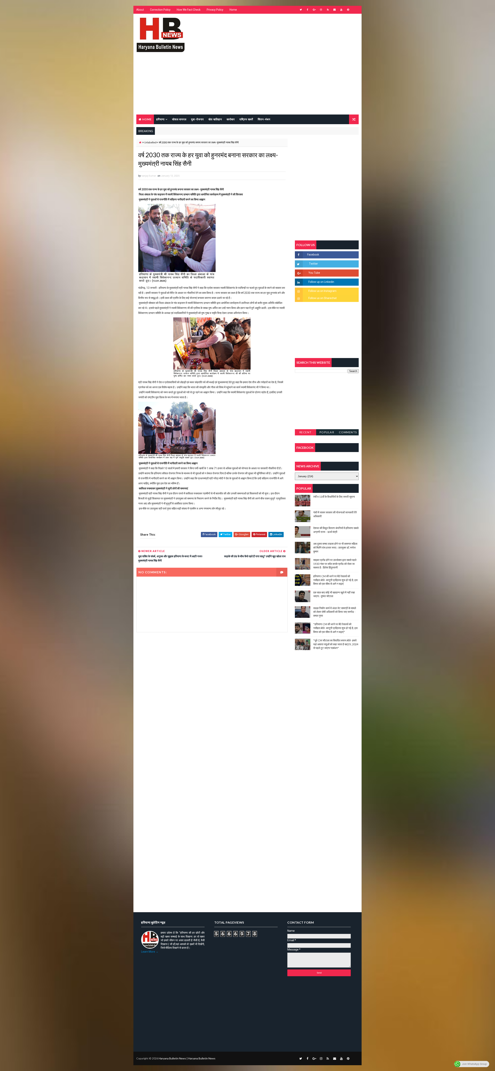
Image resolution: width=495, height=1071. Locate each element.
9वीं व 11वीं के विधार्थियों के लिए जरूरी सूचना (334, 496)
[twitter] (301, 10)
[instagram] (321, 10)
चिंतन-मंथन (264, 119)
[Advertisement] (247, 85)
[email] (334, 10)
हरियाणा (160, 119)
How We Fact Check (189, 9)
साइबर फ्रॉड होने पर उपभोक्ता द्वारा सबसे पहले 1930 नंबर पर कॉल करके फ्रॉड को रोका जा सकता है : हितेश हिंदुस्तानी (334, 563)
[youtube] (341, 10)
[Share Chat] (355, 10)
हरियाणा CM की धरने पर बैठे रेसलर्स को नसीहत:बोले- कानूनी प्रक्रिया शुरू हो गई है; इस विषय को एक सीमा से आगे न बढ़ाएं (335, 579)
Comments (348, 432)
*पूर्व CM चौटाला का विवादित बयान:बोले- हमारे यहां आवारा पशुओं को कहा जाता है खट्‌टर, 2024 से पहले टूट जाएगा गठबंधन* (335, 644)
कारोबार (231, 119)
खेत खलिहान (215, 119)
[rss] (328, 10)
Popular (326, 432)
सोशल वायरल (179, 119)
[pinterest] (348, 10)
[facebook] (307, 10)
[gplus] (314, 10)
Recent (305, 432)
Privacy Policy (215, 9)
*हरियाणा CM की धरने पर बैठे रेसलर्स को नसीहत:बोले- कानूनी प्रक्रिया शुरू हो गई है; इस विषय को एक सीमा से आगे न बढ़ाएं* (335, 627)
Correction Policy (160, 9)
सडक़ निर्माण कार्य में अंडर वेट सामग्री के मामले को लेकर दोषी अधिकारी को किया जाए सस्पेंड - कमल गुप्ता (334, 611)
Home (233, 9)
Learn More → (149, 951)
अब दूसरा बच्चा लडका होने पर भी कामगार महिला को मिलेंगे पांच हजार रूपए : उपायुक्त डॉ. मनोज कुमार (335, 547)
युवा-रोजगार (197, 119)
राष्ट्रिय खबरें (246, 119)
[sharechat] (355, 1058)
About (140, 9)
